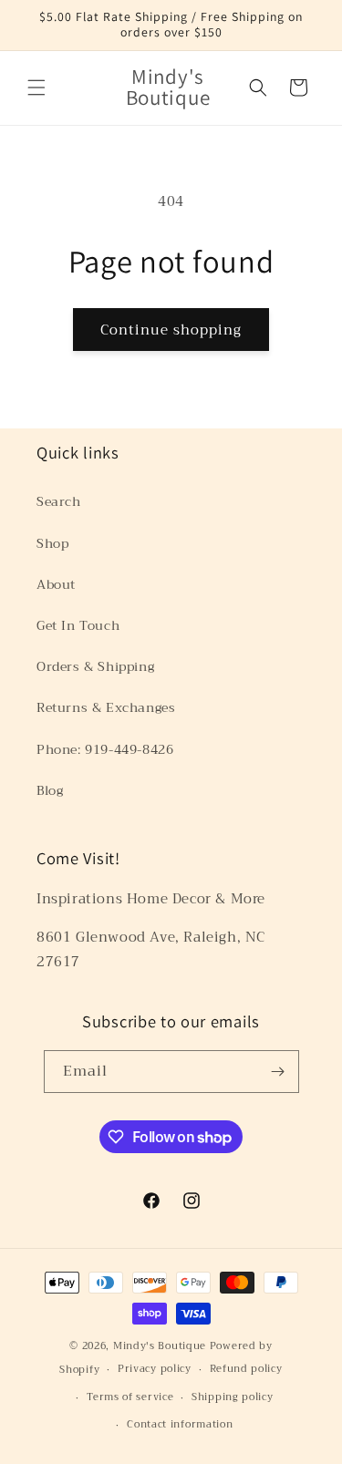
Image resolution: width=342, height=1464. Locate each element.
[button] (36, 87)
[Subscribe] (278, 1071)
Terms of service (130, 1397)
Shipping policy (233, 1397)
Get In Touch (77, 625)
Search (58, 501)
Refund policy (246, 1368)
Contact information (180, 1424)
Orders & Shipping (95, 666)
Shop (52, 543)
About (56, 584)
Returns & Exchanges (105, 707)
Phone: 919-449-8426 (104, 749)
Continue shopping (171, 330)
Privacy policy (155, 1368)
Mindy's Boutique (159, 1346)
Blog (49, 790)
